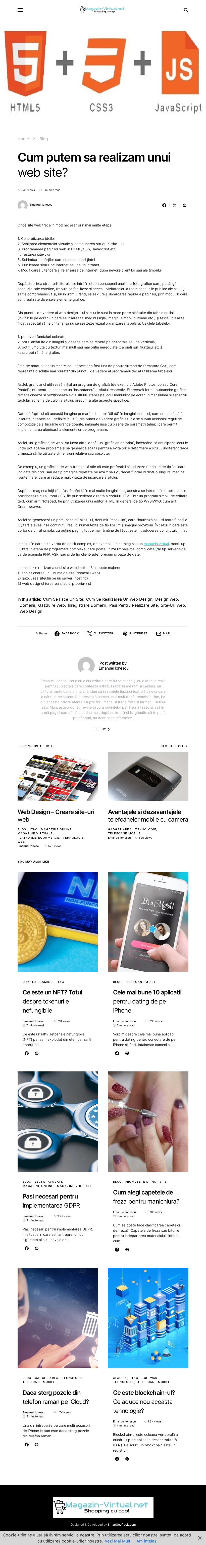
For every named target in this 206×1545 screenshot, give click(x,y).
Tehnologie (73, 837)
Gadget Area (120, 829)
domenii (27, 605)
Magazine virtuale (35, 833)
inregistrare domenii (87, 605)
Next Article (172, 746)
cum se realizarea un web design (119, 599)
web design (31, 611)
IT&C (34, 829)
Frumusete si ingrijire (146, 1181)
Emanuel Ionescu (41, 204)
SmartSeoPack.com (122, 1524)
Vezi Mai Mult (117, 1540)
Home (23, 138)
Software (151, 1378)
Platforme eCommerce (38, 837)
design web (166, 599)
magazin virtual (156, 544)
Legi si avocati (48, 1181)
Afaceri (120, 1378)
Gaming (46, 982)
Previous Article (37, 746)
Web (21, 841)
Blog (43, 138)
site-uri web (173, 605)
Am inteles (146, 1540)
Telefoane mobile (124, 833)
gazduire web (51, 605)
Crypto (29, 982)
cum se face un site (63, 599)
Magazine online (56, 829)
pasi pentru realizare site (133, 605)
